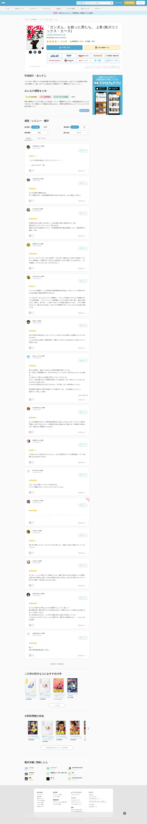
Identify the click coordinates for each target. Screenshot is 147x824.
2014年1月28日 (37, 246)
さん (37, 146)
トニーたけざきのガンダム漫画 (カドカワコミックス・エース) (60, 695)
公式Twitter (91, 804)
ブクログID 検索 (57, 804)
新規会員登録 (129, 2)
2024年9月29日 (37, 358)
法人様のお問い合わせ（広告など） (98, 801)
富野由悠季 (57, 35)
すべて (28, 138)
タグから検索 (56, 796)
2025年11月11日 (37, 323)
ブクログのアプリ (75, 800)
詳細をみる (81, 171)
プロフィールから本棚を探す (60, 802)
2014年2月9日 (36, 532)
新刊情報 (39, 796)
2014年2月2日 (36, 595)
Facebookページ (93, 806)
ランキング (39, 794)
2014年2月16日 (37, 472)
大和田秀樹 (49, 35)
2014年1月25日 (37, 278)
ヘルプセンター (93, 796)
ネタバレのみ (41, 138)
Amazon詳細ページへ (104, 47)
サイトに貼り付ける (35, 66)
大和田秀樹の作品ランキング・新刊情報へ (57, 747)
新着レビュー (40, 798)
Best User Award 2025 (76, 809)
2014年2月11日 (37, 502)
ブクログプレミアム (76, 802)
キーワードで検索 (57, 794)
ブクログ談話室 (41, 800)
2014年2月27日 (37, 442)
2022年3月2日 (36, 148)
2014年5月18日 (37, 409)
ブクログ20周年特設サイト (77, 811)
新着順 (45, 127)
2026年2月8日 (36, 180)
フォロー (83, 150)
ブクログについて (75, 794)
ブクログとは (118, 2)
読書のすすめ (40, 806)
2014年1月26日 (37, 635)
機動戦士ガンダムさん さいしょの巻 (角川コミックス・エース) (46, 695)
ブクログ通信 (40, 804)
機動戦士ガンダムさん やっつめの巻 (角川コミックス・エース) (32, 695)
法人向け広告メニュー (94, 798)
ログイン (140, 2)
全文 (84, 127)
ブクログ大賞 (40, 802)
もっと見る (83, 110)
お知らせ (91, 794)
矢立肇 (63, 35)
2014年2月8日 (36, 563)
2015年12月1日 (37, 211)
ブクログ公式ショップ (76, 804)
